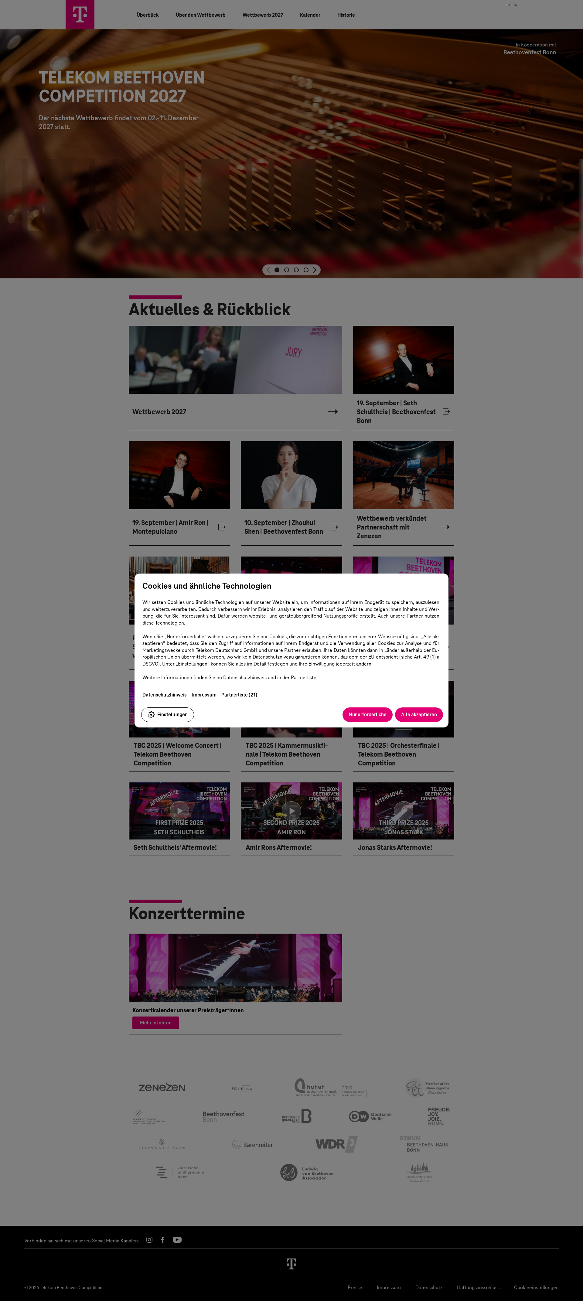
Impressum (204, 695)
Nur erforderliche (368, 714)
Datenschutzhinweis (164, 695)
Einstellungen (172, 714)
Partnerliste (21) (239, 695)
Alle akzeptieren (419, 714)
